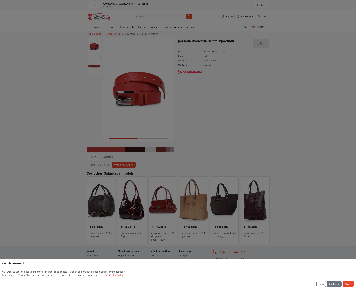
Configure (334, 284)
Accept (348, 284)
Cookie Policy (116, 275)
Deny (321, 284)
